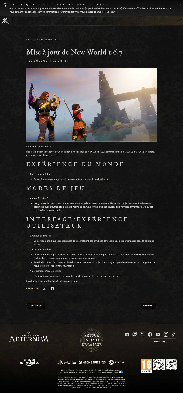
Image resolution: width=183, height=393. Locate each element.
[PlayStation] (66, 362)
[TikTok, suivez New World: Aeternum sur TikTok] (173, 334)
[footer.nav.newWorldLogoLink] (28, 337)
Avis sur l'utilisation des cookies (110, 370)
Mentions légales (67, 370)
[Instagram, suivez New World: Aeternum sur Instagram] (166, 334)
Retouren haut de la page (92, 340)
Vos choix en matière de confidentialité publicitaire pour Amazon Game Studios (89, 372)
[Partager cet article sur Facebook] (52, 288)
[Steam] (117, 362)
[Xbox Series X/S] (92, 362)
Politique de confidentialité (86, 370)
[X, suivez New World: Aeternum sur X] (142, 334)
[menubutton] (179, 21)
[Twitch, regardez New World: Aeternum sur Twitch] (134, 334)
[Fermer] (179, 3)
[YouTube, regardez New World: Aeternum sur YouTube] (158, 334)
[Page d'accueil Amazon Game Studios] (29, 363)
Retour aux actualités (43, 39)
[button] (91, 105)
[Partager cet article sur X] (44, 288)
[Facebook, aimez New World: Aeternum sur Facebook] (150, 334)
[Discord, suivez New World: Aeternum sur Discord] (127, 334)
